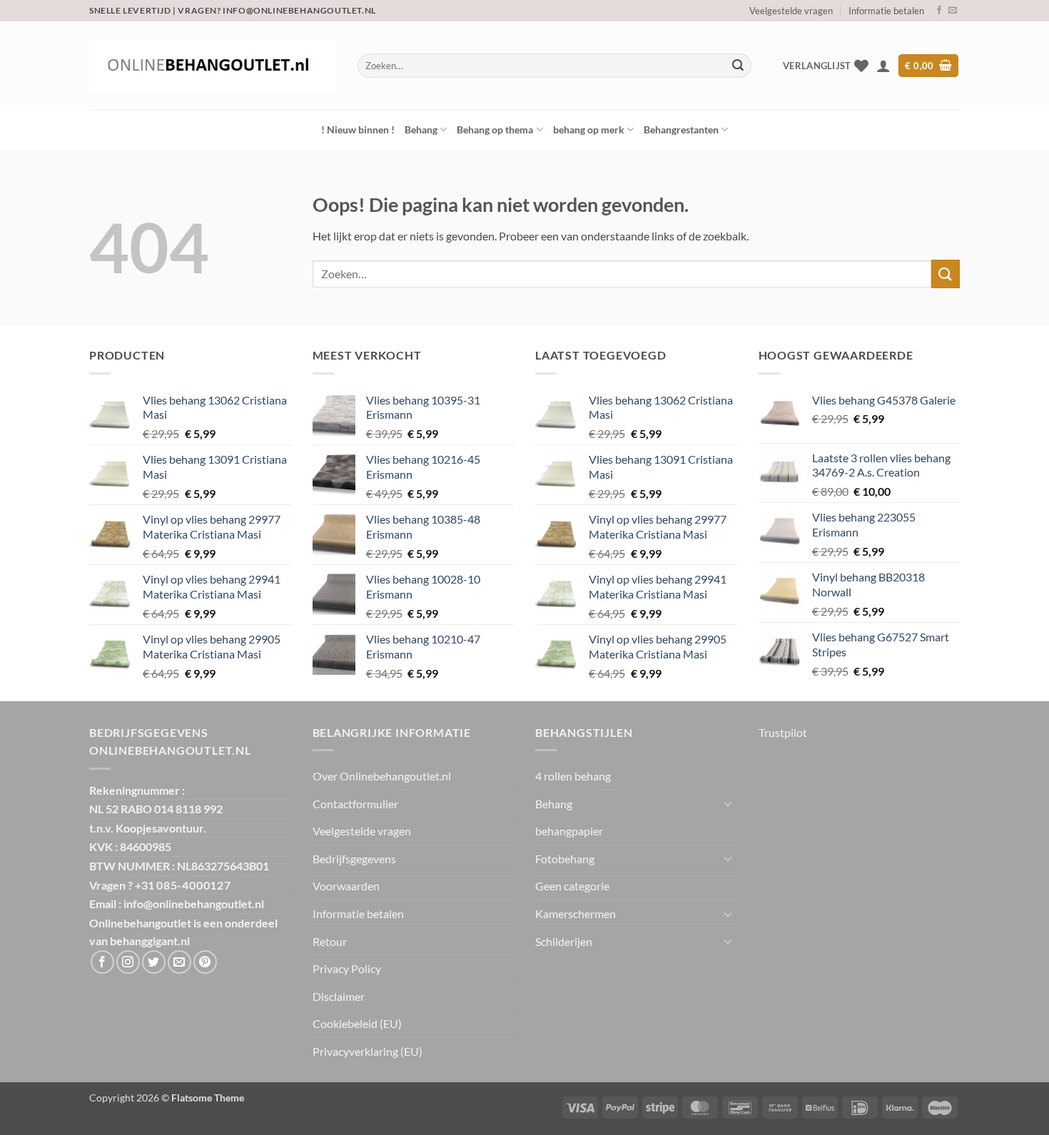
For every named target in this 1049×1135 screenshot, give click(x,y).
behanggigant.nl (150, 940)
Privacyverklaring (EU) (367, 1051)
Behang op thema (495, 129)
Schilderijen (563, 941)
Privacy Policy (347, 968)
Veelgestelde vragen (791, 10)
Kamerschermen (575, 913)
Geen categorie (572, 885)
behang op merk (588, 129)
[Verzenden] (738, 66)
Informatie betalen (886, 10)
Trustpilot (783, 732)
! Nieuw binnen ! (358, 129)
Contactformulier (355, 803)
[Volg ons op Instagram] (128, 962)
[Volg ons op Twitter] (154, 962)
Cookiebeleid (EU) (357, 1023)
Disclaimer (339, 996)
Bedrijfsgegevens (354, 858)
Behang (421, 129)
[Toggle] (728, 803)
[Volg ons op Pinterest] (205, 962)
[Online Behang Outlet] (212, 65)
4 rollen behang (573, 776)
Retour (330, 941)
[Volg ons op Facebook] (939, 11)
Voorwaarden (346, 885)
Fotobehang (564, 858)
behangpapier (569, 831)
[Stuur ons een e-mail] (952, 11)
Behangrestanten (681, 129)
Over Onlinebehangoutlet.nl (382, 776)
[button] (883, 65)
